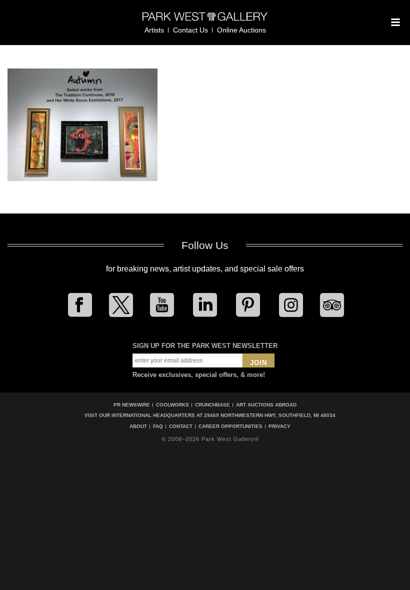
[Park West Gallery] (205, 21)
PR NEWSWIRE (132, 405)
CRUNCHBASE (212, 405)
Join (258, 362)
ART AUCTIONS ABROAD (266, 405)
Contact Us (190, 30)
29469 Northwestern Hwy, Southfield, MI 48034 (270, 415)
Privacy (279, 426)
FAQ (158, 426)
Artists (154, 30)
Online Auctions (241, 30)
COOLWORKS (172, 405)
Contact (180, 426)
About (138, 426)
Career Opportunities (230, 426)
